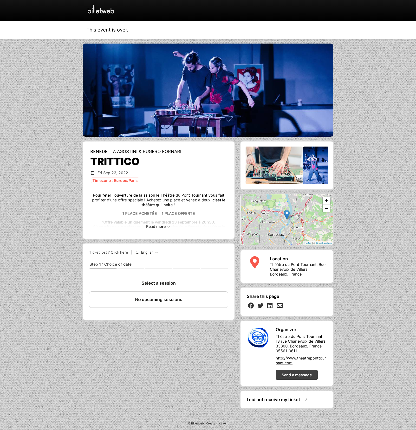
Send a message (297, 374)
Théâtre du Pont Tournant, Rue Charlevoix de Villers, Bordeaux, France (297, 269)
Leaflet (308, 243)
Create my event (217, 423)
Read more (156, 226)
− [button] (326, 208)
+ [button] (326, 201)
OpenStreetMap (324, 243)
